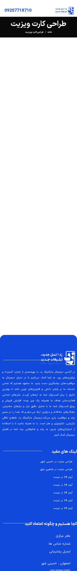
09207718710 (18, 10)
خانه (50, 32)
